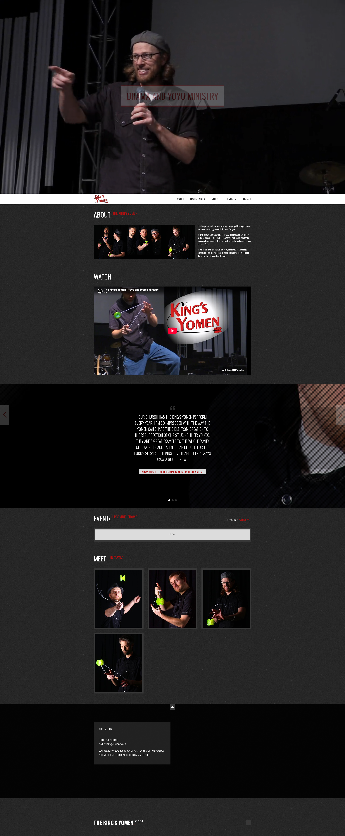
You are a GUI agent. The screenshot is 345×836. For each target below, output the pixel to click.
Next (343, 424)
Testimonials (197, 199)
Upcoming (231, 520)
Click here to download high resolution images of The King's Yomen (127, 750)
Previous (4, 424)
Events (214, 199)
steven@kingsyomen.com (115, 744)
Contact (246, 199)
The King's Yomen (104, 198)
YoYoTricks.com (230, 252)
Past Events (244, 520)
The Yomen (230, 199)
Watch (180, 199)
